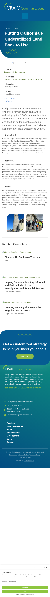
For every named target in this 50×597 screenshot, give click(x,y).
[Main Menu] (25, 16)
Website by (25, 461)
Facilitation (22, 79)
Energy (10, 439)
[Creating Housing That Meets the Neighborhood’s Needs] (17, 302)
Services (11, 423)
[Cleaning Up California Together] (17, 252)
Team (9, 430)
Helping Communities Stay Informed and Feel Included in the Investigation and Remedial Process (25, 285)
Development (9, 72)
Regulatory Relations (34, 79)
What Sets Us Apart (15, 426)
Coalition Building (10, 79)
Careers (10, 442)
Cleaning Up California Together (22, 257)
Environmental (20, 72)
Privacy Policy (23, 455)
